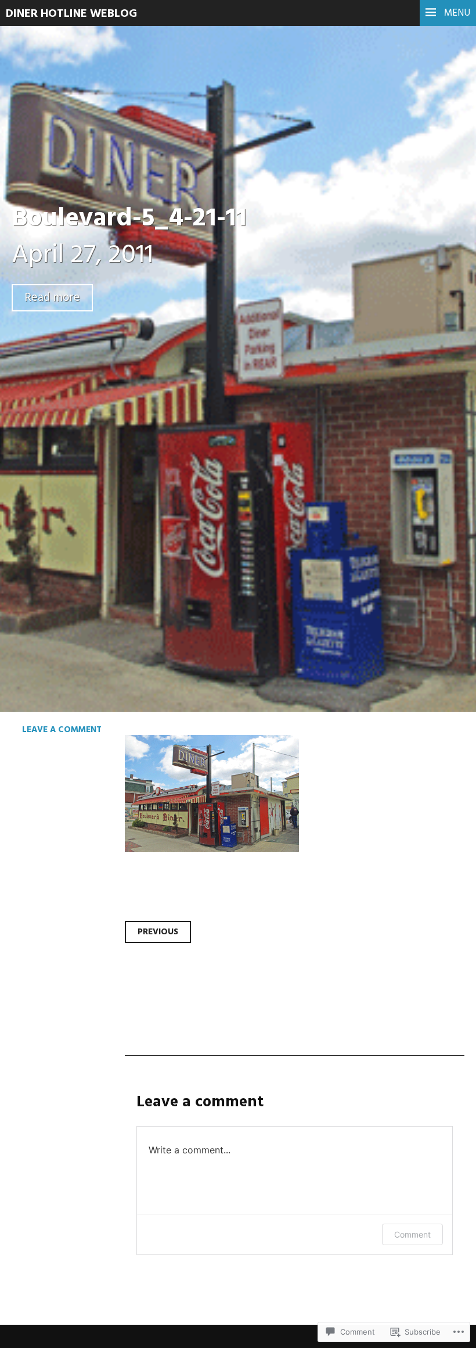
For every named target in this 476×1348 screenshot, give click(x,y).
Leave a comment (62, 730)
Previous (158, 932)
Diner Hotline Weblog (71, 14)
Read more (52, 297)
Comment (412, 1234)
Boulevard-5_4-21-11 (129, 219)
